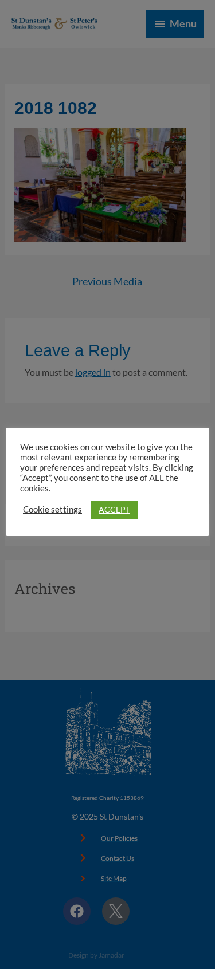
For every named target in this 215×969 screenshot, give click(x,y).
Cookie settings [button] (52, 509)
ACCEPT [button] (114, 509)
